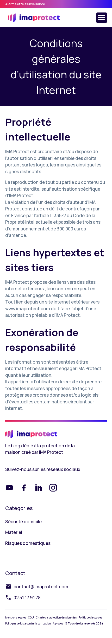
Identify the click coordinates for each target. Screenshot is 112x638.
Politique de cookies (90, 617)
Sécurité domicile (23, 522)
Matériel (13, 532)
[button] (101, 17)
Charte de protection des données (56, 617)
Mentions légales (15, 617)
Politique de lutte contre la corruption (28, 623)
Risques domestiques (28, 543)
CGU (31, 617)
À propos (58, 623)
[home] (32, 18)
